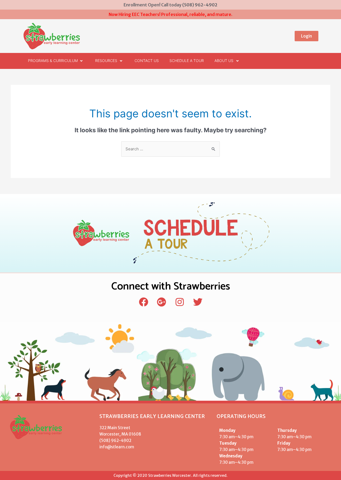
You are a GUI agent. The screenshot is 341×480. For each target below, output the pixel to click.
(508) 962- (110, 440)
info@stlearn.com (116, 446)
